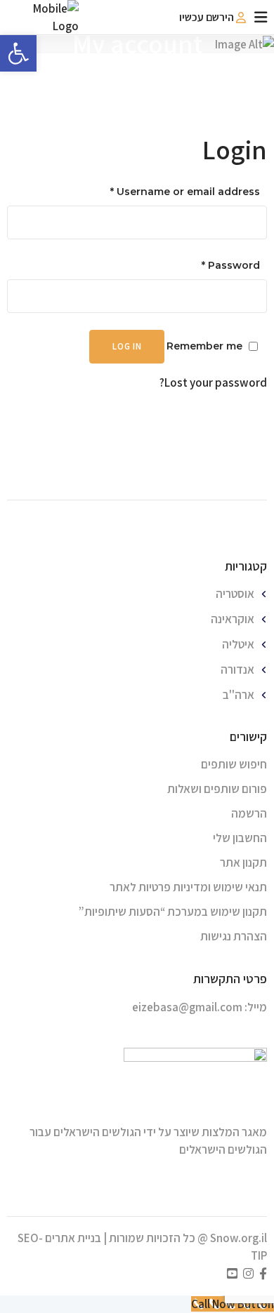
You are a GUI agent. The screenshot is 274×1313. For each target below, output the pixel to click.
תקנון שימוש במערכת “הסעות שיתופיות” (173, 911)
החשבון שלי (240, 838)
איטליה (238, 644)
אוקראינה (232, 619)
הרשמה (249, 813)
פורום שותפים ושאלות (217, 789)
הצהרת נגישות (233, 936)
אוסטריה (235, 593)
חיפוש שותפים (234, 764)
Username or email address (185, 191)
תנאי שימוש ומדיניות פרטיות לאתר (188, 887)
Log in (126, 346)
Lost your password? (213, 382)
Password (231, 265)
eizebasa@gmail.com (187, 1007)
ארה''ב (238, 694)
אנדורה (237, 669)
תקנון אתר (243, 862)
